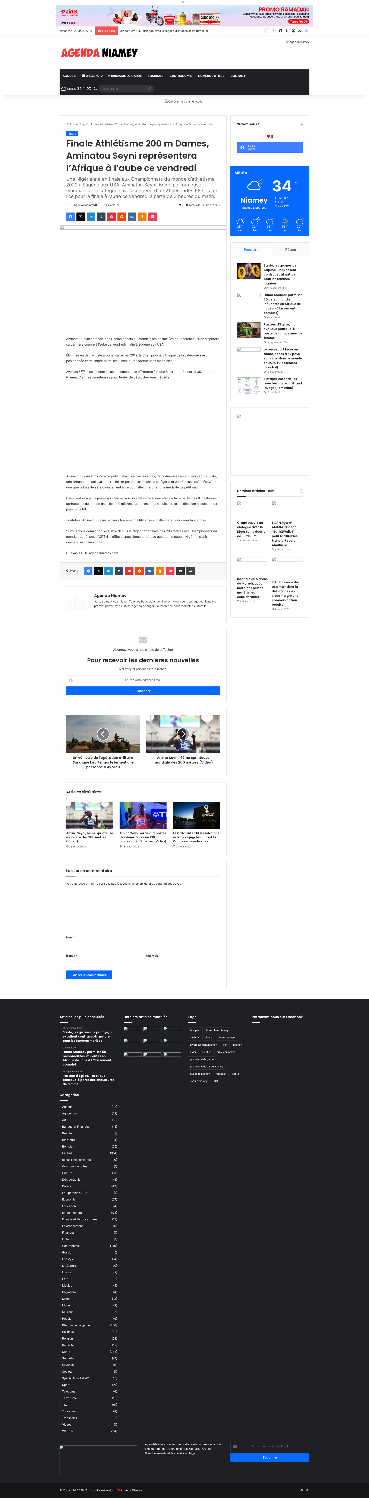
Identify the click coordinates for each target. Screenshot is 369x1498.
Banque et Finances (75, 1126)
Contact (237, 76)
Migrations (69, 1292)
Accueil (69, 76)
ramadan (221, 1073)
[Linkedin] (91, 217)
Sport (85, 124)
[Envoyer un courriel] (95, 205)
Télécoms (68, 1391)
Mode (66, 1305)
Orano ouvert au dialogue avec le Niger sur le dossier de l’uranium (252, 529)
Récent (290, 250)
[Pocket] (152, 217)
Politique (68, 1332)
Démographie (71, 1179)
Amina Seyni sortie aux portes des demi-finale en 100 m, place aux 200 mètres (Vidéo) (143, 837)
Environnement (72, 1226)
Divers (66, 1186)
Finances (68, 1232)
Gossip (66, 1252)
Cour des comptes (74, 1166)
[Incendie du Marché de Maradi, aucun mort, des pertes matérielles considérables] (252, 566)
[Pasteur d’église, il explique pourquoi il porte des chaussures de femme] (249, 330)
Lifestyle (68, 1259)
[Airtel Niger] (184, 15)
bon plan (195, 1030)
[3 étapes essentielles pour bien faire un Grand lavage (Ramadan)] (249, 385)
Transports (69, 1418)
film (225, 1044)
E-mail (71, 955)
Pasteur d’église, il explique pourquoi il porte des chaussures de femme (283, 331)
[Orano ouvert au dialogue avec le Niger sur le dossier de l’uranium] (252, 510)
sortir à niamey (199, 1081)
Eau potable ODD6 (75, 1193)
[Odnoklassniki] (142, 217)
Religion (67, 1338)
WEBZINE (92, 76)
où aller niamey (226, 1052)
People (67, 1318)
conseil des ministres (76, 1159)
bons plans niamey (217, 1030)
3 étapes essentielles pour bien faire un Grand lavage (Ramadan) (283, 383)
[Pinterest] (111, 217)
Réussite (68, 1345)
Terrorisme (69, 1398)
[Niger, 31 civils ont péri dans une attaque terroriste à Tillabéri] (172, 1044)
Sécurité (68, 1358)
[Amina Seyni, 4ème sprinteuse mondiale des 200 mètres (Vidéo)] (89, 815)
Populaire (251, 250)
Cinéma (67, 1153)
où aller (206, 1052)
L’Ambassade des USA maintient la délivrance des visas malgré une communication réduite (286, 593)
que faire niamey (200, 1073)
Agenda (67, 1106)
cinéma (194, 1037)
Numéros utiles (211, 76)
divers (208, 1037)
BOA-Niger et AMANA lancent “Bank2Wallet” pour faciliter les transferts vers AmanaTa (177, 30)
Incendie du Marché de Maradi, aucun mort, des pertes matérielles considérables (252, 588)
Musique (68, 1312)
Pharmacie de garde (125, 76)
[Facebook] (70, 217)
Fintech (67, 1239)
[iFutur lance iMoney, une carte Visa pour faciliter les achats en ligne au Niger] (133, 1032)
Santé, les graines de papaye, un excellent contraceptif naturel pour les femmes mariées (280, 274)
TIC (64, 1404)
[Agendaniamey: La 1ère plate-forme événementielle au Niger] (99, 52)
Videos (66, 1424)
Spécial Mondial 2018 (76, 1378)
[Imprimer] (190, 571)
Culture (67, 1173)
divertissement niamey (203, 1044)
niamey (237, 1044)
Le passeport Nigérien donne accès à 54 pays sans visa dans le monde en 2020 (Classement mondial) (283, 358)
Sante (66, 1351)
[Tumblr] (101, 217)
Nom (70, 937)
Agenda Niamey (84, 205)
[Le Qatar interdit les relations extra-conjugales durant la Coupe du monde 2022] (196, 815)
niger (193, 1052)
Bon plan (68, 1146)
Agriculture (69, 1113)
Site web (152, 955)
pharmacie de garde (202, 1059)
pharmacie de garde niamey (206, 1066)
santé (235, 1073)
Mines (66, 1298)
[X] (80, 217)
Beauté (67, 1133)
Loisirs (66, 1272)
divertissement (227, 1037)
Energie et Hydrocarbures (79, 1219)
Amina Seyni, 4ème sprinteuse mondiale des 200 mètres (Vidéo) (89, 837)
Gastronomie (181, 76)
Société (67, 1371)
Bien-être (68, 1140)
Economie (69, 1199)
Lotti (65, 1279)
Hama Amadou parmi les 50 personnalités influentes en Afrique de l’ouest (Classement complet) (283, 304)
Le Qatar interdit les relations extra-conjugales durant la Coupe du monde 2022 (196, 837)
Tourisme (156, 76)
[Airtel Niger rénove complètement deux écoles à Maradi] (172, 1057)
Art (64, 1120)
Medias (67, 1285)
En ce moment (72, 1212)
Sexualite (68, 1365)
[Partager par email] (180, 571)
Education (69, 1206)
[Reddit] (121, 217)
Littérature (69, 1265)
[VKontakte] (132, 217)
